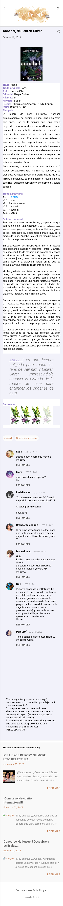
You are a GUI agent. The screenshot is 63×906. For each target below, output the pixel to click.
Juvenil (8, 438)
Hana (12, 200)
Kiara (19, 472)
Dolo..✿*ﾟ (22, 631)
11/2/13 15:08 (30, 472)
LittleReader (23, 492)
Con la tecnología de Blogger (31, 890)
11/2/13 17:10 (39, 551)
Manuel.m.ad (23, 551)
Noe (18, 584)
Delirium (13, 196)
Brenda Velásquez (27, 525)
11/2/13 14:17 (30, 451)
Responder (23, 465)
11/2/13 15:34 (38, 492)
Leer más (53, 788)
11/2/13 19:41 (29, 584)
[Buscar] (58, 9)
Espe (19, 451)
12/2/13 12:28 (35, 632)
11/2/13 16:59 (46, 525)
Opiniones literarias (26, 438)
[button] (58, 31)
